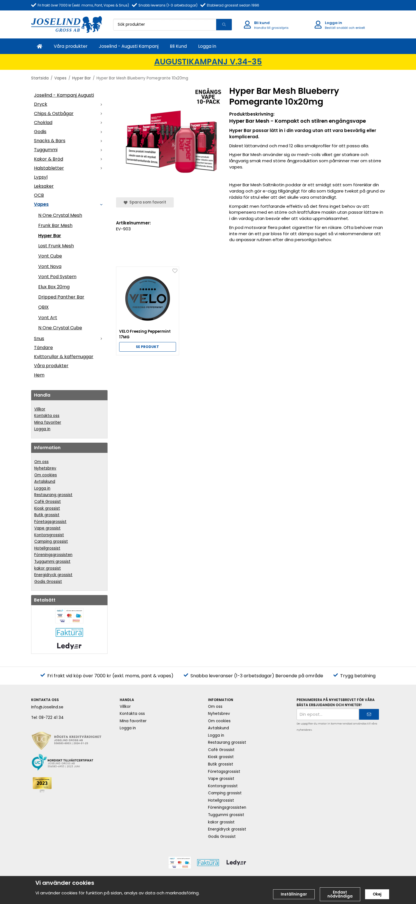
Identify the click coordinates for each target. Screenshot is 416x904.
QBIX (43, 307)
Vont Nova (49, 266)
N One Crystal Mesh (60, 215)
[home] (39, 46)
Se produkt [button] (147, 346)
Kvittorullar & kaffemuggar (63, 356)
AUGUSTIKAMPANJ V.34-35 (208, 61)
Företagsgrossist (50, 521)
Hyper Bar (49, 235)
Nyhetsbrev (45, 468)
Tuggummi (45, 149)
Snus (39, 338)
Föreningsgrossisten (53, 554)
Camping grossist (51, 541)
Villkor (39, 409)
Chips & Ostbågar (54, 113)
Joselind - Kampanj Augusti (64, 95)
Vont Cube (50, 256)
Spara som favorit (147, 202)
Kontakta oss (46, 415)
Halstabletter (49, 168)
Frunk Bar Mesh (55, 225)
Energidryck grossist (53, 575)
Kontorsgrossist (49, 535)
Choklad (43, 122)
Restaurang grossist (53, 495)
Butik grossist (46, 515)
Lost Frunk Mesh (56, 246)
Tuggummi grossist (52, 561)
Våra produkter (70, 46)
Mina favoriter (47, 422)
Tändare (43, 347)
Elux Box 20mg (54, 287)
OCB (39, 195)
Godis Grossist (48, 581)
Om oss (41, 461)
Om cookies (45, 475)
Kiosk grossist (47, 508)
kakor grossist (47, 568)
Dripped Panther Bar (61, 297)
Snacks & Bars (49, 140)
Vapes (41, 204)
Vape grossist (47, 528)
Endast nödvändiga (340, 894)
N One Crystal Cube (60, 328)
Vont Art (47, 317)
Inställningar (294, 894)
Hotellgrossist (47, 548)
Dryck (40, 104)
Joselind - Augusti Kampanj (128, 46)
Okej (377, 894)
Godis (40, 131)
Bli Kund (178, 46)
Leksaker (44, 186)
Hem (39, 375)
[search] (224, 24)
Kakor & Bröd (48, 159)
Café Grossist (47, 501)
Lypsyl (41, 177)
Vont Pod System (57, 276)
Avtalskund (44, 481)
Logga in (207, 46)
